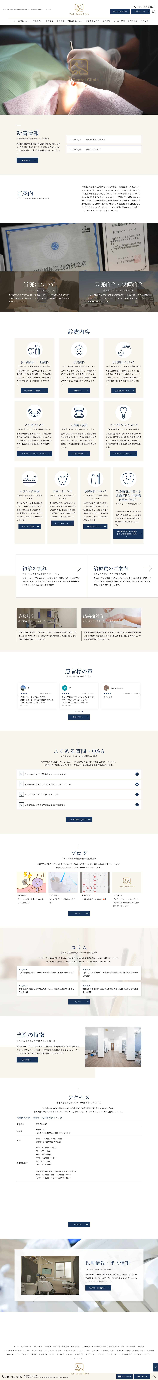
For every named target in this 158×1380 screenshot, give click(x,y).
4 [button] (79, 711)
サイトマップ (79, 1358)
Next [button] (139, 695)
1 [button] (75, 711)
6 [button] (82, 711)
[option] (37, 695)
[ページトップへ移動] (154, 1376)
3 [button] (78, 711)
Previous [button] (18, 695)
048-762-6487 (41, 1124)
